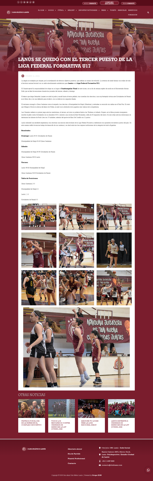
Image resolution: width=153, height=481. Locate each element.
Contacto (72, 463)
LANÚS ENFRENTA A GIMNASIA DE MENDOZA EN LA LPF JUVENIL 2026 (120, 424)
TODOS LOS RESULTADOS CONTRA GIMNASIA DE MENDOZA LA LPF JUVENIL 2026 (60, 425)
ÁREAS (103, 10)
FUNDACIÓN (132, 15)
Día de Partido (74, 454)
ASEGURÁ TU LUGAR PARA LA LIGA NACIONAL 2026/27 (89, 423)
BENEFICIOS (132, 10)
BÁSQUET (71, 10)
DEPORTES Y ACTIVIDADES (88, 10)
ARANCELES (122, 10)
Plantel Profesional (76, 459)
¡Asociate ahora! (75, 449)
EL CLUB (41, 10)
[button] (148, 12)
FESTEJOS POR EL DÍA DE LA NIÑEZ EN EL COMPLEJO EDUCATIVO (31, 423)
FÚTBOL (61, 10)
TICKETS (113, 10)
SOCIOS (51, 10)
